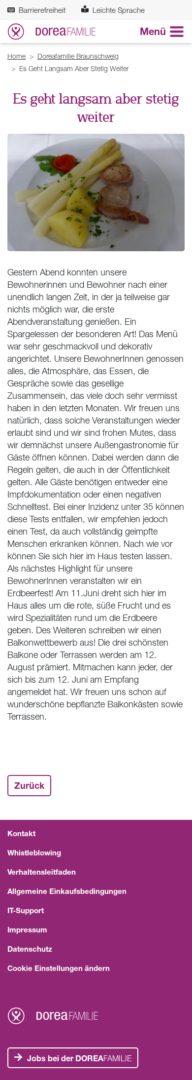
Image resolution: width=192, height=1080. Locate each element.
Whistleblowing (34, 852)
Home (16, 56)
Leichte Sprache (119, 9)
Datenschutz (29, 948)
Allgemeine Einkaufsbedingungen (67, 891)
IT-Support (25, 910)
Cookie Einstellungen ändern (58, 968)
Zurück (29, 785)
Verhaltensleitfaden (41, 871)
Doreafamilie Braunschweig (78, 56)
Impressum (27, 929)
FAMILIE (79, 1058)
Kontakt (21, 833)
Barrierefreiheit (42, 9)
